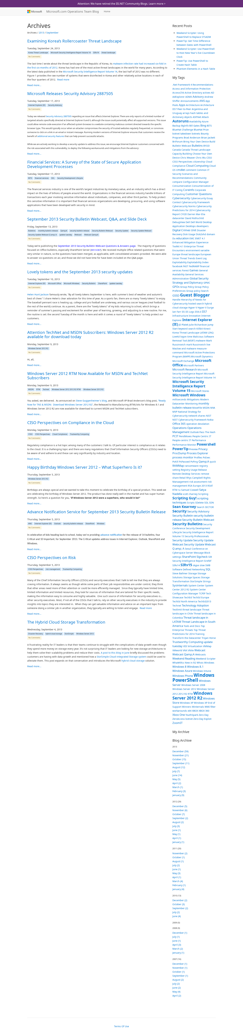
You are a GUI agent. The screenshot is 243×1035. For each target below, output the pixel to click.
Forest (185, 270)
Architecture (193, 105)
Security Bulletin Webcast (102, 231)
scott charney (190, 494)
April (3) (176, 944)
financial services (42, 178)
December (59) (180, 751)
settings (176, 556)
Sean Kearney (184, 506)
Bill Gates (194, 125)
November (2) (179, 853)
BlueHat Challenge (182, 129)
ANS (30, 523)
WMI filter (210, 706)
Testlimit (177, 609)
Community (200, 177)
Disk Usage (189, 234)
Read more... (34, 85)
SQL (208, 569)
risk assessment (198, 481)
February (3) (179, 791)
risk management (53, 569)
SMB (207, 565)
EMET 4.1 (200, 238)
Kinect (206, 328)
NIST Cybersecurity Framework (189, 419)
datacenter (178, 218)
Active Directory (193, 92)
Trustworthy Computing (79, 434)
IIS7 (204, 311)
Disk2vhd (201, 234)
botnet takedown (181, 133)
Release (202, 469)
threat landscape (108, 52)
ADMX (188, 96)
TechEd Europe (201, 597)
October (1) (178, 857)
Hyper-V (192, 307)
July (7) (176, 771)
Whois (200, 662)
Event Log (201, 258)
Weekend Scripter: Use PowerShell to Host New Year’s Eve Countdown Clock (196, 52)
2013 (41, 32)
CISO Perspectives (42, 434)
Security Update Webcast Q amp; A (42, 235)
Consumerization (181, 185)
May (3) (176, 873)
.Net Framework (181, 84)
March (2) (177, 948)
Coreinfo (188, 190)
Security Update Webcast (141, 231)
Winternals (198, 706)
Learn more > (157, 3)
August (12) (178, 767)
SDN (211, 502)
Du (174, 238)
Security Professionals (197, 536)
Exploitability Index (197, 262)
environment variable (197, 250)
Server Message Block (198, 552)
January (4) (178, 889)
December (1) (179, 932)
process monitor (182, 457)
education (182, 238)
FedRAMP (194, 266)
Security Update (121, 231)
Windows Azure (182, 671)
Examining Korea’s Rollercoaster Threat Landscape (74, 41)
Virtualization (195, 646)
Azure (205, 121)
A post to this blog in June (115, 652)
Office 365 (179, 424)
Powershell (206, 444)
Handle (176, 299)
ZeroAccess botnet (182, 718)
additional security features (50, 136)
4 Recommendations (202, 84)
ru (179, 489)
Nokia (210, 419)
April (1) (176, 838)
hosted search (196, 303)
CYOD (184, 214)
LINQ (211, 332)
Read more (63, 79)
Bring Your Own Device (196, 141)
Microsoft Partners (193, 365)
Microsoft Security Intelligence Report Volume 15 (188, 386)
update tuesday (66, 235)
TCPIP (202, 593)
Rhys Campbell (194, 477)
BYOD (206, 145)
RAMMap (178, 465)
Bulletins (31, 231)
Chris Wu (201, 157)
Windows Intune (202, 670)
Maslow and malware (184, 348)
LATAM (203, 332)
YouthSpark (191, 714)
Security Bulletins (187, 524)
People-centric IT (181, 440)
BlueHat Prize (201, 129)
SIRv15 (186, 565)
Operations (179, 428)
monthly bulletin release (48, 231)
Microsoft (34, 11)
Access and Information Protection (191, 88)
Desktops (191, 226)
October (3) (178, 904)
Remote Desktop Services (186, 473)
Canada (176, 149)
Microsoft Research (184, 369)
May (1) (176, 834)
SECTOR (209, 507)
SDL (53, 178)
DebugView (178, 222)
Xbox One (178, 715)
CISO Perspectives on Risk (51, 557)
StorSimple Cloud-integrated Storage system (121, 656)
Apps (182, 105)
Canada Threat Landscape (196, 149)
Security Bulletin (88, 283)
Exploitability (179, 262)
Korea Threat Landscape (38, 52)
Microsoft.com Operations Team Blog (72, 11)
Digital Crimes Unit (184, 230)
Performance (199, 440)
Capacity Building (182, 153)
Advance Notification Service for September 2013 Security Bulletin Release (96, 511)
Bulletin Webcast (181, 145)
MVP (174, 411)
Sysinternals (180, 585)
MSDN (31, 389)
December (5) (179, 806)
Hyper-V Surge (206, 307)
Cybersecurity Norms (184, 206)
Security (179, 511)
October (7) (178, 814)
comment (191, 169)
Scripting (203, 494)
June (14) (177, 775)
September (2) (180, 818)
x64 (189, 710)
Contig (178, 190)
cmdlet (180, 170)
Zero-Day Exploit (202, 718)
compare (177, 181)
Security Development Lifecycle (70, 178)
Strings (207, 581)
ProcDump (179, 453)
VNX (185, 650)
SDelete (199, 502)
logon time (186, 336)
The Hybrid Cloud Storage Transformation (66, 622)
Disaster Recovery (35, 634)
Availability (195, 121)
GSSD (175, 295)
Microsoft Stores (200, 391)
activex (206, 92)
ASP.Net (197, 117)
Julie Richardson (198, 324)
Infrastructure (180, 315)
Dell (188, 222)
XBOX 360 (204, 710)
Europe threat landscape (186, 254)
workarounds (179, 710)
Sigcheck (202, 557)
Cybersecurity (181, 198)
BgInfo (185, 125)
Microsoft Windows (71, 283)
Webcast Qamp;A (91, 235)
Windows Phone (182, 676)
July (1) (176, 936)
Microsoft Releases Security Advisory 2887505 (70, 93)
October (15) (179, 759)
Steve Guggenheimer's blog (91, 400)
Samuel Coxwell (190, 489)
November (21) (180, 755)
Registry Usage (189, 469)
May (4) (176, 991)
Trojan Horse (209, 637)
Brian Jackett (208, 137)
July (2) (176, 865)
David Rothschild (194, 218)
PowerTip (180, 448)
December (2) (179, 900)
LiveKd (176, 336)
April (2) (176, 783)
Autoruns (180, 121)
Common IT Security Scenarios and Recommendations (190, 173)
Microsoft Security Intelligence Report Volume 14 (71, 52)
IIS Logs (189, 311)
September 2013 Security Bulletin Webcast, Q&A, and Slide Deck (87, 219)
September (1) (180, 975)
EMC (191, 238)
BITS (30, 178)
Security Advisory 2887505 (58, 116)
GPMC (206, 282)
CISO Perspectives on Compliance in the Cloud (70, 422)
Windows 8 (179, 666)
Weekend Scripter (206, 658)
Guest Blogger (195, 295)
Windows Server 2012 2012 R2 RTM (66, 389)
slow (202, 565)
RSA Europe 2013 (197, 485)
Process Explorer (197, 453)
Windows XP (186, 702)
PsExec (206, 457)
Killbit (199, 328)
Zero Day (203, 714)
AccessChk (178, 92)
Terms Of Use (121, 1026)
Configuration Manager (196, 181)
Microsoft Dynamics (202, 356)
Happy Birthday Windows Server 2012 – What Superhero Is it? (84, 467)
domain (211, 234)
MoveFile (197, 407)
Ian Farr (176, 311)
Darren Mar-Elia (196, 214)
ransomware (192, 465)
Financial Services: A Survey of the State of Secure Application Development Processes (84, 164)
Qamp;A (64, 231)
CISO (30, 434)
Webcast (78, 235)
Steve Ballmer (180, 573)
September (52, 32)
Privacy (203, 449)
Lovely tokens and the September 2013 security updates (80, 271)
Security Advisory (55, 105)
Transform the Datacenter (186, 637)
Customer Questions (198, 194)
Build (212, 141)
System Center (196, 585)
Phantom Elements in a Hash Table (196, 68)
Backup (176, 125)
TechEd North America (184, 601)
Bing (203, 125)
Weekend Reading (183, 658)
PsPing (194, 461)
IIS (183, 311)
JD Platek (183, 324)
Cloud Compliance (60, 434)
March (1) (177, 787)
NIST (208, 415)
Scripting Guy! (184, 498)
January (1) (178, 842)
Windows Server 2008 (193, 685)
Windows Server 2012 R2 (38, 348)
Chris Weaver (187, 157)
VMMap (207, 646)
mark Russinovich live (198, 344)
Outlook (57, 523)
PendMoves (185, 436)
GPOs (176, 287)
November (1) (179, 967)
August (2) (178, 822)
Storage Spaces (191, 577)
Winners (186, 706)
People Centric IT (201, 436)
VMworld (177, 650)
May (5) (176, 779)
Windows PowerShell (193, 677)
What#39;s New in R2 (184, 662)
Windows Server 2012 (85, 634)
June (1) (176, 830)
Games (193, 270)
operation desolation (197, 423)
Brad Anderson (192, 137)
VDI (185, 646)
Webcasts (200, 654)
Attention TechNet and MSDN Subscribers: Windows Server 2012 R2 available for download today (90, 334)
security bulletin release (79, 231)
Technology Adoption (195, 605)
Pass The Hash (207, 432)
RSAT (210, 485)
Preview (193, 449)
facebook (177, 266)
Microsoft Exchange (183, 361)
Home (107, 11)
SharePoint (102, 283)
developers (202, 226)
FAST (185, 266)
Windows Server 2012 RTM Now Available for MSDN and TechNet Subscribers (87, 375)
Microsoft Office (54, 283)
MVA (212, 407)
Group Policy (187, 286)
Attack (205, 117)
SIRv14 (96, 52)
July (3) (176, 826)
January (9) (178, 795)
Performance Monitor (184, 444)
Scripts (191, 502)
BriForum (177, 141)
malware (200, 340)
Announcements (190, 100)
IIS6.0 (198, 311)
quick (213, 461)
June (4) (176, 916)
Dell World (196, 222)
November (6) (179, 810)
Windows (100, 523)
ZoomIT (177, 723)
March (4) (177, 881)
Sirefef (207, 560)
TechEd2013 (204, 601)
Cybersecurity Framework (196, 202)
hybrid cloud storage (54, 634)
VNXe (191, 650)
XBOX (195, 710)
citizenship (199, 161)
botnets (196, 133)
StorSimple (69, 634)
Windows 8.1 (195, 666)
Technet (46, 389)
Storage (192, 573)
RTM (38, 389)
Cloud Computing (197, 165)
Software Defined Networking (188, 569)
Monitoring (191, 403)
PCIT (175, 436)
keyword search (187, 328)
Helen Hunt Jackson (38, 294)
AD (212, 92)
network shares (196, 415)
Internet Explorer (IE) (36, 105)
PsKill (175, 461)
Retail (182, 477)
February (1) (179, 885)
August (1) (178, 861)
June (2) (176, 987)
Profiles (198, 457)
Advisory (198, 97)
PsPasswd (184, 461)
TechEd (188, 597)
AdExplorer (178, 96)
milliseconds (179, 399)
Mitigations (193, 399)
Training (199, 633)
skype (196, 565)
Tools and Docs (192, 626)
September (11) (180, 763)
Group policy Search (197, 290)
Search (200, 507)
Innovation (195, 315)
